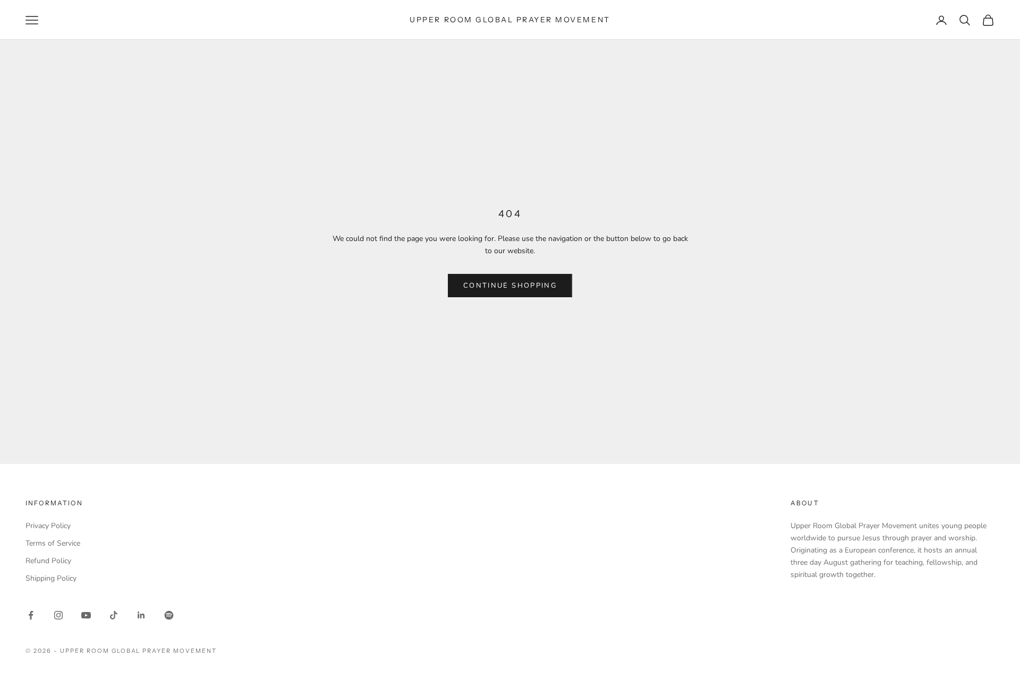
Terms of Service (53, 543)
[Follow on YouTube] (86, 615)
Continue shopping (510, 285)
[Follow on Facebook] (31, 615)
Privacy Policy (48, 526)
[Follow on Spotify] (169, 615)
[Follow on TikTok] (113, 615)
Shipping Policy (51, 578)
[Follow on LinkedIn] (141, 615)
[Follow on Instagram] (58, 615)
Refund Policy (48, 561)
